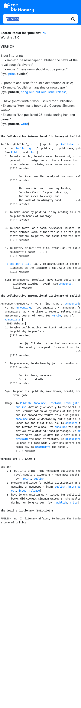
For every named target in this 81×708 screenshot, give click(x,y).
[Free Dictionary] (19, 8)
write (24, 124)
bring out (27, 92)
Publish (25, 403)
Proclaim (55, 403)
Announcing (23, 307)
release (61, 92)
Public (15, 152)
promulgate (72, 438)
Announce (65, 283)
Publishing (23, 148)
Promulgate (71, 403)
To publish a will (18, 263)
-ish (32, 152)
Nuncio (56, 315)
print (11, 74)
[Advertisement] (40, 573)
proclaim (22, 438)
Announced (72, 303)
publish (21, 407)
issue (51, 92)
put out (40, 92)
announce (22, 419)
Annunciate (12, 319)
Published (67, 144)
